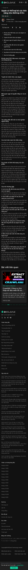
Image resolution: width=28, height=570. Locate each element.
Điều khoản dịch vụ (6, 551)
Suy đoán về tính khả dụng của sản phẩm (15, 52)
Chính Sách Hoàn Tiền (20, 554)
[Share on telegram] (8, 317)
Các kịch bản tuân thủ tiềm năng (13, 49)
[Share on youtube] (10, 317)
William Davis (10, 19)
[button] (21, 2)
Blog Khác (14, 540)
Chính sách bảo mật (20, 551)
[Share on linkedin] (5, 317)
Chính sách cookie (6, 554)
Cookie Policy (19, 565)
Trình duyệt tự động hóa (9, 286)
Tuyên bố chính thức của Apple (12, 37)
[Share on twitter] (2, 317)
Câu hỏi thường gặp (9, 55)
